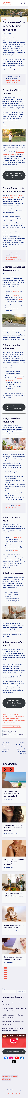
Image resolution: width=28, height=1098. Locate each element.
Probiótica (7, 33)
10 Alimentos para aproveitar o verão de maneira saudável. (12, 794)
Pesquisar (5, 989)
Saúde (4, 19)
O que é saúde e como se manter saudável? (13, 80)
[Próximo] (11, 769)
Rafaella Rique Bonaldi (12, 833)
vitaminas (16, 550)
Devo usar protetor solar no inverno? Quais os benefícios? (14, 862)
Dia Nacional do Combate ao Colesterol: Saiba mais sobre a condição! (21, 747)
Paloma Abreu (9, 799)
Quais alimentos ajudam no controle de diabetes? (7, 746)
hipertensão (16, 295)
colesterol (16, 291)
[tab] (5, 968)
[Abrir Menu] (24, 3)
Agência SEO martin (14, 1093)
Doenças (13, 731)
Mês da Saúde (7, 734)
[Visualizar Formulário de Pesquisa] (21, 3)
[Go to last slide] (5, 769)
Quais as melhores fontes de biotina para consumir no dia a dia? (13, 828)
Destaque (6, 731)
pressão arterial (17, 537)
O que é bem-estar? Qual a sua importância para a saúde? (14, 257)
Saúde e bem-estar (18, 734)
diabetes (20, 299)
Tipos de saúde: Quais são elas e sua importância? (13, 508)
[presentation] (14, 780)
